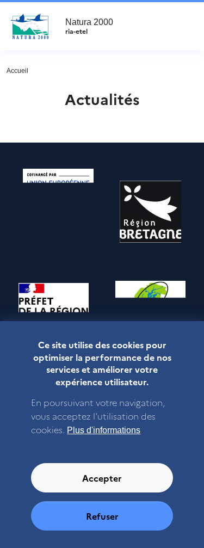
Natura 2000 (89, 26)
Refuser (102, 516)
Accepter (102, 478)
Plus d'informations (103, 430)
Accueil (17, 71)
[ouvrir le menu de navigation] (181, 26)
